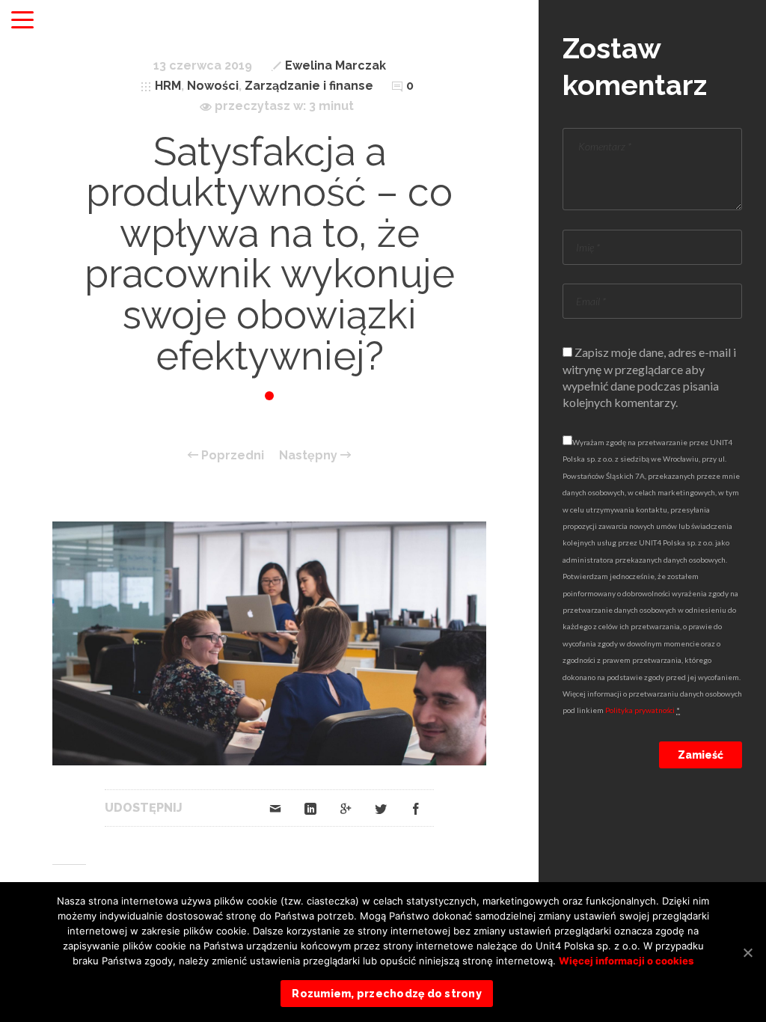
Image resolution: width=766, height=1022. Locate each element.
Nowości (213, 86)
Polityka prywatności (640, 710)
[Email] (275, 808)
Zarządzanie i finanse (309, 86)
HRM (168, 86)
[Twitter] (381, 808)
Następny (309, 456)
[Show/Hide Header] (22, 21)
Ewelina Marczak (335, 65)
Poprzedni (231, 456)
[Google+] (346, 808)
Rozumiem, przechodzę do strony (387, 994)
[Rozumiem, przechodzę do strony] (747, 952)
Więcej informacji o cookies (626, 961)
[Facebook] (416, 808)
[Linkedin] (310, 808)
